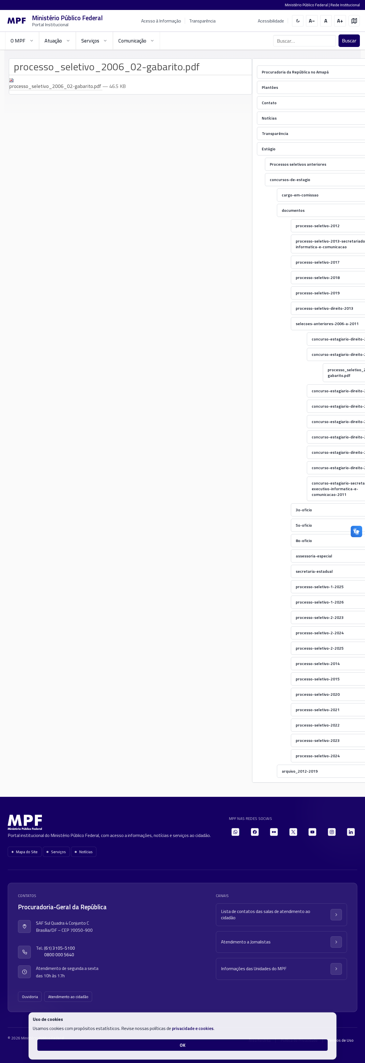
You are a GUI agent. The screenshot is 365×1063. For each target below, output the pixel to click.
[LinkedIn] (350, 832)
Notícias (86, 852)
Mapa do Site (27, 852)
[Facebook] (254, 832)
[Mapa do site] (354, 21)
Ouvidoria (30, 997)
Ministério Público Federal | (307, 5)
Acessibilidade (271, 21)
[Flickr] (273, 832)
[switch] (298, 21)
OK (182, 1045)
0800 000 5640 (59, 954)
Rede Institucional (345, 5)
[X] (293, 832)
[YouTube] (312, 832)
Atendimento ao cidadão (68, 997)
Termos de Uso (341, 1040)
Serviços (58, 852)
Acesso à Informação (161, 20)
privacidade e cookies (193, 1028)
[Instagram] (331, 832)
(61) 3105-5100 (59, 948)
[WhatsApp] (235, 832)
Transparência (202, 20)
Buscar (349, 40)
